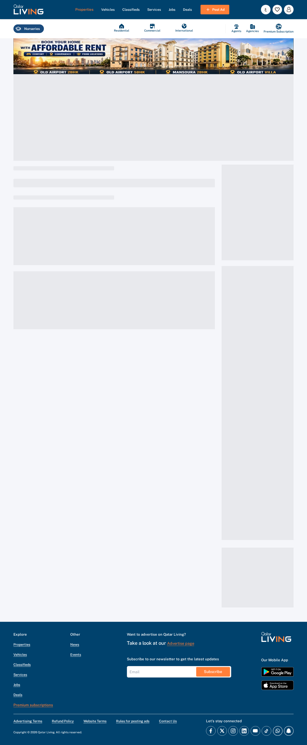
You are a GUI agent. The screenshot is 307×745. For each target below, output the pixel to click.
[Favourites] (277, 9)
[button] (28, 9)
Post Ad (218, 9)
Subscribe (213, 671)
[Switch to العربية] (266, 9)
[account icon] (289, 9)
